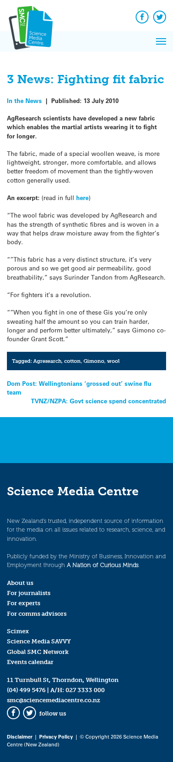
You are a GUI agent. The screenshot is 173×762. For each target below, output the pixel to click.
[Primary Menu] (161, 41)
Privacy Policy (56, 736)
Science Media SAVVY (39, 641)
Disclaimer (19, 736)
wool (113, 361)
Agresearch (47, 361)
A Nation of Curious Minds (102, 564)
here (82, 197)
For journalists (28, 593)
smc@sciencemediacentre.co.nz (53, 700)
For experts (23, 603)
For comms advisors (36, 613)
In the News (24, 100)
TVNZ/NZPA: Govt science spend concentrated (98, 401)
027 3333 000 (85, 690)
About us (20, 582)
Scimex (18, 631)
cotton (72, 361)
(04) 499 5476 (26, 690)
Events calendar (30, 662)
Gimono (94, 361)
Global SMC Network (38, 651)
